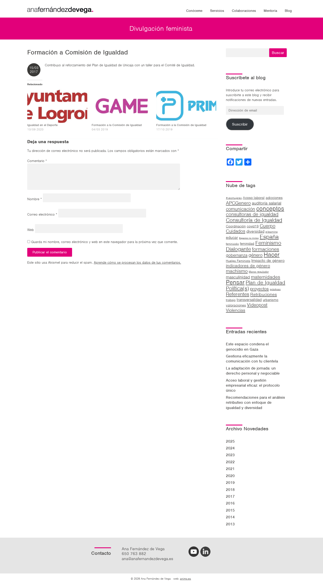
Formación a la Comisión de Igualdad (117, 125)
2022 (230, 462)
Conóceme (194, 11)
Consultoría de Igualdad (254, 220)
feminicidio (232, 244)
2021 (230, 468)
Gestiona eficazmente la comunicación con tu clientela (252, 359)
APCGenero (238, 203)
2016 (230, 503)
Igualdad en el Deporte (42, 125)
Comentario (37, 161)
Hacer (271, 254)
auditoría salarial (266, 203)
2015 (230, 510)
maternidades (265, 277)
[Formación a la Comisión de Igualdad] (122, 106)
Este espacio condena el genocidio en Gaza (247, 346)
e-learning (271, 232)
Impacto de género (268, 260)
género (256, 255)
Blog (288, 11)
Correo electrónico (42, 214)
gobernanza (236, 255)
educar (232, 237)
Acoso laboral (254, 197)
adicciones (274, 197)
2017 (230, 496)
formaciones (265, 249)
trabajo (231, 300)
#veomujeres (234, 198)
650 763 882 (134, 553)
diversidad (255, 231)
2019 (230, 482)
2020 (230, 475)
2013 (230, 524)
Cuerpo (267, 226)
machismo (237, 271)
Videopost (257, 305)
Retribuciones (263, 294)
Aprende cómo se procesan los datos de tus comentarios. (137, 262)
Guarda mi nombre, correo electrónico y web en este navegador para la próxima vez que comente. (104, 242)
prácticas (275, 289)
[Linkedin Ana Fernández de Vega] (205, 555)
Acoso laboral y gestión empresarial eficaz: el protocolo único (253, 385)
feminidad (247, 244)
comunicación (240, 209)
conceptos (270, 208)
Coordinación (236, 226)
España (269, 237)
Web (30, 230)
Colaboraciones (244, 11)
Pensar (235, 282)
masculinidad (238, 277)
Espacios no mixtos (249, 238)
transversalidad (249, 299)
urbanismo (270, 300)
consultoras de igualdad (252, 214)
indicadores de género (248, 266)
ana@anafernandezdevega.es (147, 558)
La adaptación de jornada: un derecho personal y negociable (253, 371)
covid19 (253, 226)
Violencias (235, 310)
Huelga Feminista (238, 261)
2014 (230, 517)
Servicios (217, 11)
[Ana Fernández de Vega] (60, 11)
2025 (230, 441)
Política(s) (237, 288)
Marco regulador (259, 272)
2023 (230, 454)
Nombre (34, 199)
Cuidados (235, 231)
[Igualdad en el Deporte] (57, 106)
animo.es (185, 578)
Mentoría (270, 11)
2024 (230, 448)
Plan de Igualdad (265, 282)
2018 (230, 489)
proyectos (259, 289)
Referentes (237, 294)
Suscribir (240, 124)
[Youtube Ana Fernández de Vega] (194, 555)
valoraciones (236, 305)
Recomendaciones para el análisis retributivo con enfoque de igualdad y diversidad (255, 402)
